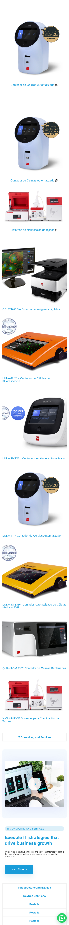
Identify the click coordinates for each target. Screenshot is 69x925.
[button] (62, 918)
